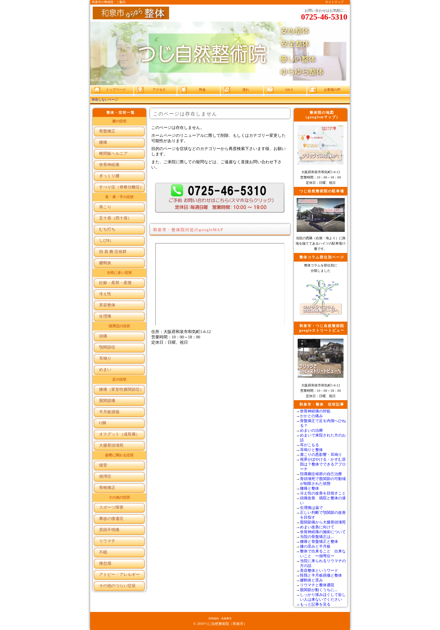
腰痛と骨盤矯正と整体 (319, 541)
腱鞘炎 (105, 263)
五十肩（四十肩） (115, 218)
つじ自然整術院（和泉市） (225, 624)
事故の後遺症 (111, 518)
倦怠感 (105, 563)
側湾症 (105, 476)
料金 (414, 588)
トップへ (414, 622)
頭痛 (103, 336)
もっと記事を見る (315, 604)
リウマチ (107, 541)
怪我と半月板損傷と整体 (321, 575)
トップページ (116, 90)
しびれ (105, 240)
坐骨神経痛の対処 (315, 411)
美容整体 (107, 305)
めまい (105, 369)
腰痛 (103, 142)
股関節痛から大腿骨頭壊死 (323, 522)
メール (415, 605)
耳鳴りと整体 (311, 450)
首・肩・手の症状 (119, 197)
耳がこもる (309, 445)
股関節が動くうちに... (318, 590)
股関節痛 (107, 400)
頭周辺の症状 (119, 326)
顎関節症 (107, 347)
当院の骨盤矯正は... (317, 537)
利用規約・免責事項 (220, 618)
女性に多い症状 (119, 273)
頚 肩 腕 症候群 (113, 251)
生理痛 (105, 316)
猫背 (103, 465)
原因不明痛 (109, 530)
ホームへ (414, 553)
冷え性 (105, 294)
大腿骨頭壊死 (111, 445)
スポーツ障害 (111, 507)
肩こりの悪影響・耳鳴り (321, 455)
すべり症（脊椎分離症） (121, 187)
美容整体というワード (319, 570)
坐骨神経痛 (109, 164)
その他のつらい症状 (117, 585)
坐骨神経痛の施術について (323, 532)
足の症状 (119, 379)
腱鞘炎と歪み (311, 580)
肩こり (105, 207)
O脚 (102, 423)
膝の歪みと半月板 (315, 546)
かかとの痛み (311, 416)
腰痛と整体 (309, 488)
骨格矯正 (107, 487)
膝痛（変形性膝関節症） (121, 389)
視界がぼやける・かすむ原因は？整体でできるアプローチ (323, 464)
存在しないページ (105, 99)
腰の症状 (119, 121)
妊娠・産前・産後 (115, 282)
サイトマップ (334, 2)
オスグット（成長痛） (119, 434)
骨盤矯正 (107, 131)
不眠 (103, 552)
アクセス (414, 570)
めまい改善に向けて (317, 527)
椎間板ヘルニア (113, 153)
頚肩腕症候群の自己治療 (321, 474)
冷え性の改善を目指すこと (323, 493)
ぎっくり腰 (109, 176)
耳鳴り (105, 358)
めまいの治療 (311, 430)
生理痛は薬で (311, 508)
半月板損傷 (109, 412)
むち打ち (107, 229)
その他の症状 (119, 497)
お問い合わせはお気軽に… (324, 15)
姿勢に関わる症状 (119, 455)
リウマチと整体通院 (317, 585)
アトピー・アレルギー (119, 574)
